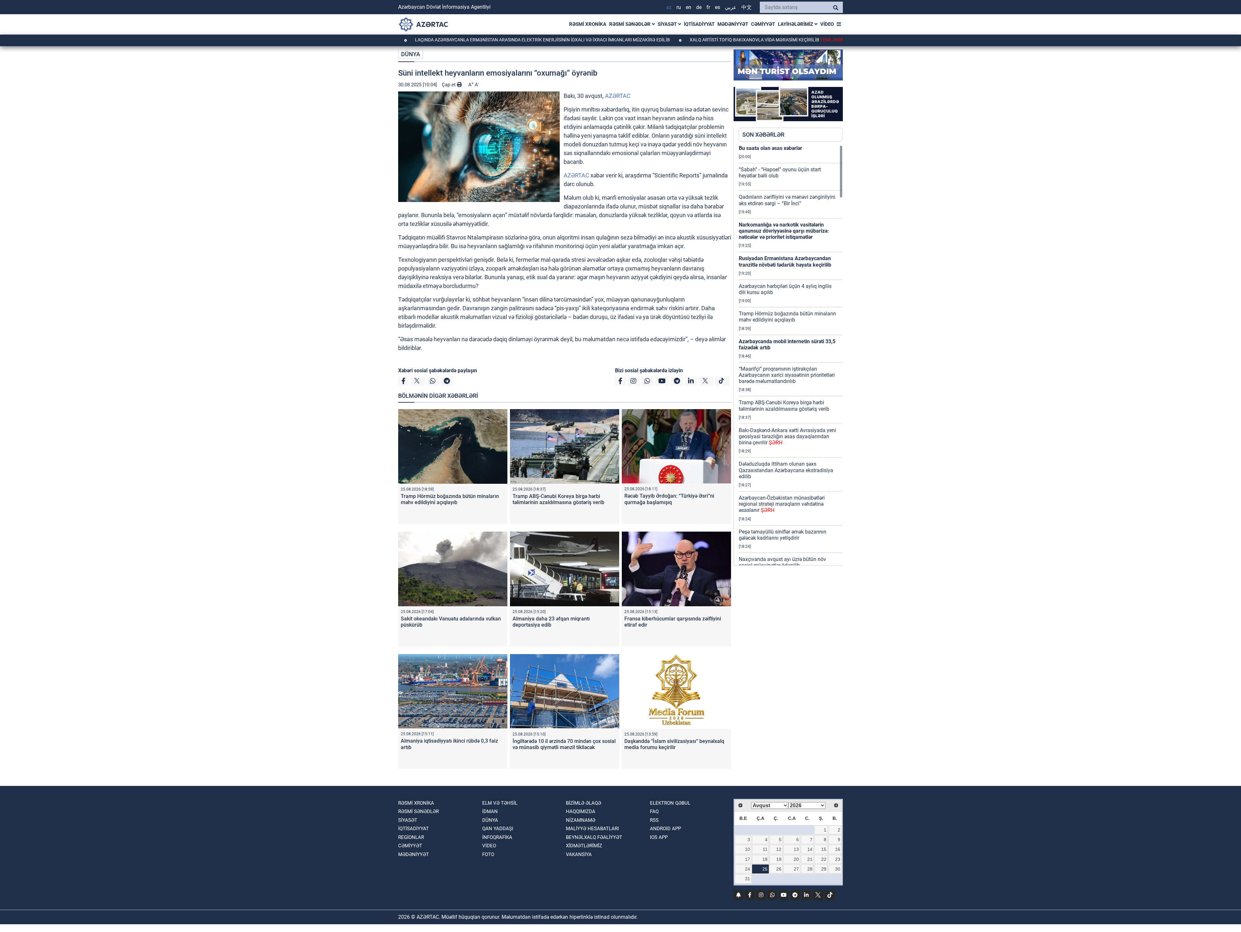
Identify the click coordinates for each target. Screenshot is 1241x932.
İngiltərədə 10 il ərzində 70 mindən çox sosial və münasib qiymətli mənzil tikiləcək (564, 744)
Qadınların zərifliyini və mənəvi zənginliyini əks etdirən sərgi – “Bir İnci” (787, 200)
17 (747, 859)
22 (823, 859)
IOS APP (659, 837)
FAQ (654, 811)
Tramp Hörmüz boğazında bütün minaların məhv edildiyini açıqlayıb (450, 499)
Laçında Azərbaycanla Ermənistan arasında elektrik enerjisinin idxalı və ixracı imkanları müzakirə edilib (492, 39)
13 (796, 849)
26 (778, 869)
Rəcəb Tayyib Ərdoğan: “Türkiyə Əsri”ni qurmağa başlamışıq (669, 499)
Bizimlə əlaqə (583, 803)
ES (717, 7)
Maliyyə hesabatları (592, 828)
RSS (654, 820)
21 (809, 859)
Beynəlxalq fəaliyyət (594, 837)
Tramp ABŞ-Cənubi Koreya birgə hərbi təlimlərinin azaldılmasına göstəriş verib (558, 499)
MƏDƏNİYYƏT (732, 24)
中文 (746, 7)
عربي (731, 7)
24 (747, 869)
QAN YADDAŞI (497, 828)
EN (688, 7)
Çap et (449, 85)
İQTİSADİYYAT (699, 24)
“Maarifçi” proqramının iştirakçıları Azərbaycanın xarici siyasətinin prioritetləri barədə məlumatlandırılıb (787, 375)
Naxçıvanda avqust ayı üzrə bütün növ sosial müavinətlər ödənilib (782, 562)
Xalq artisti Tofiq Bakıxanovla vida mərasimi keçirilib (722, 39)
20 (796, 859)
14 (809, 849)
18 (765, 859)
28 (809, 869)
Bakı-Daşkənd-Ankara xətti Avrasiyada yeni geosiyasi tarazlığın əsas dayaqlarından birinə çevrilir (787, 436)
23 (837, 859)
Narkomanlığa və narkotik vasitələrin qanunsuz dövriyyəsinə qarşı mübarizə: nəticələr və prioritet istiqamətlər (784, 231)
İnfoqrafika (497, 837)
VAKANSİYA (579, 854)
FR (708, 7)
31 (747, 878)
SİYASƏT (668, 24)
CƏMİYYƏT (763, 24)
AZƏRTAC (618, 95)
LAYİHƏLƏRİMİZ (796, 24)
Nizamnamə (580, 820)
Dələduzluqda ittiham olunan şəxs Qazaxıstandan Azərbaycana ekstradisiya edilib (786, 470)
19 (778, 859)
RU (678, 7)
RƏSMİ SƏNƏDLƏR (630, 24)
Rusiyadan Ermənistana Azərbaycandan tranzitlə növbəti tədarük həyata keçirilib (785, 261)
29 (823, 869)
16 (837, 849)
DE (699, 7)
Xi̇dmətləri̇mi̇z (584, 846)
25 (765, 869)
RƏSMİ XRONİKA (587, 24)
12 (778, 849)
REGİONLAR (411, 837)
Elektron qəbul (670, 803)
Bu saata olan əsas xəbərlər (770, 148)
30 (837, 869)
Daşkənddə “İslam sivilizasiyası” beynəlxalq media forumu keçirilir (674, 744)
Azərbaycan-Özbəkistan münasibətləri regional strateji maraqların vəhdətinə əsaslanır (782, 504)
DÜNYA (410, 54)
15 (823, 849)
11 (765, 849)
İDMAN (490, 811)
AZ (669, 7)
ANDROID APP (665, 828)
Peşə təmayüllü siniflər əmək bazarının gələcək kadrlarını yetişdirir (782, 535)
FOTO (488, 854)
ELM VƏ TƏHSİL (499, 803)
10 (747, 849)
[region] (791, 355)
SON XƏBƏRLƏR (763, 134)
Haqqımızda (580, 811)
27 (796, 869)
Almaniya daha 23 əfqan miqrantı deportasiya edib (551, 622)
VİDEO (827, 24)
